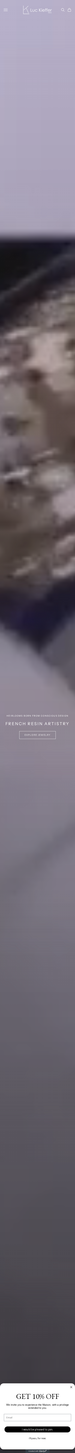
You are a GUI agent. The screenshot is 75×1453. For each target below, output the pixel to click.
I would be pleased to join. (37, 1429)
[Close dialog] (71, 1387)
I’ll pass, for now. (37, 1438)
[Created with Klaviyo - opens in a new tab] (37, 1451)
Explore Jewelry (37, 735)
